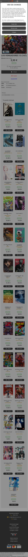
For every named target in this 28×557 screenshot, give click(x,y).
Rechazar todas (14, 28)
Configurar (14, 32)
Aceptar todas (14, 24)
